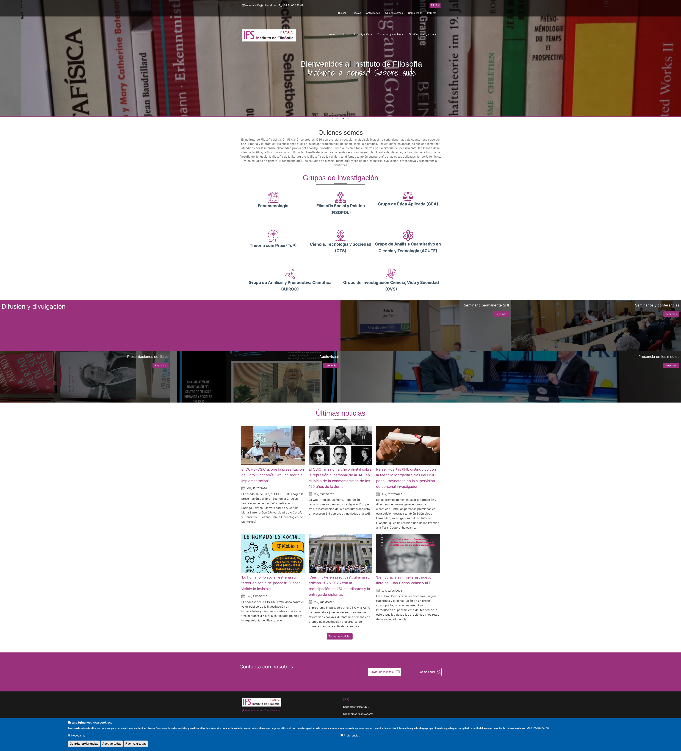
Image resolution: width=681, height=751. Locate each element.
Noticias (356, 12)
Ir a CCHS (340, 78)
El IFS (343, 34)
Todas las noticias (339, 636)
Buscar (342, 12)
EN (438, 5)
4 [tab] (348, 118)
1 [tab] (332, 118)
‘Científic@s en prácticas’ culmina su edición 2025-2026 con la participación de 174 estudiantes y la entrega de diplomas (339, 586)
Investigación (362, 34)
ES (432, 5)
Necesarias (78, 735)
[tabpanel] (340, 58)
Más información (538, 728)
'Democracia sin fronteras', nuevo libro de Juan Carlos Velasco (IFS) (404, 580)
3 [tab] (343, 118)
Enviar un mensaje (382, 672)
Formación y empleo (389, 34)
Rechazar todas (135, 743)
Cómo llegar (415, 12)
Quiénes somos (394, 12)
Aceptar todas (111, 743)
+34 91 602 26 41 (292, 5)
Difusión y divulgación (421, 34)
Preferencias (352, 735)
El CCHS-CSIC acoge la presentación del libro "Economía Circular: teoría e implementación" (272, 475)
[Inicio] (270, 35)
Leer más (501, 314)
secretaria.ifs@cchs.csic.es (260, 5)
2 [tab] (338, 118)
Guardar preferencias (84, 743)
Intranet (431, 12)
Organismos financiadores (358, 713)
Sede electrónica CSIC (356, 706)
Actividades (373, 12)
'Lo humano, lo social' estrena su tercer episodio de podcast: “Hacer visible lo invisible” (270, 583)
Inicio (332, 34)
